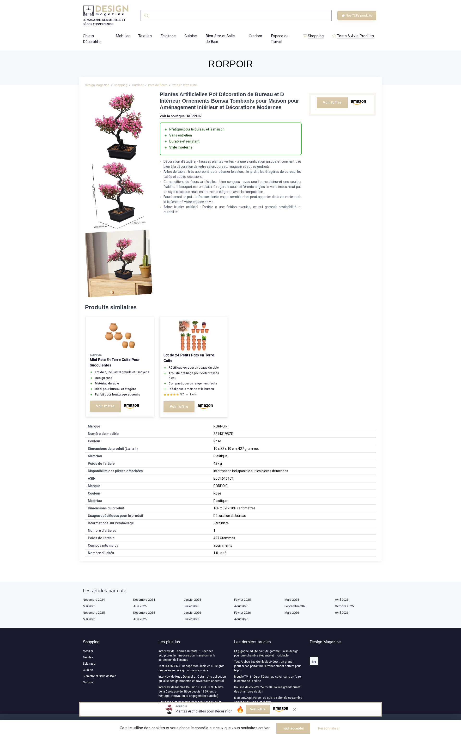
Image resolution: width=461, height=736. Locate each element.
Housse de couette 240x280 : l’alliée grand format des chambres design (267, 689)
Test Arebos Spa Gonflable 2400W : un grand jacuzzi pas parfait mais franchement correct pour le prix (267, 666)
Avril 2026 (341, 612)
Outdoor (255, 36)
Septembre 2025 (296, 606)
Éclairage (168, 36)
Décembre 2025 (144, 612)
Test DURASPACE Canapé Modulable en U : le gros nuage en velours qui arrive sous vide (191, 668)
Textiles (145, 36)
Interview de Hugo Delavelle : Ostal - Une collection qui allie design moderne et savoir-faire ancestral (192, 679)
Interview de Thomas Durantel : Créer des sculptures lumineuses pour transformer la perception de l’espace (186, 655)
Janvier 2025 (192, 599)
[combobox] (236, 15)
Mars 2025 (292, 599)
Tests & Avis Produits (355, 36)
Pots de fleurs (157, 85)
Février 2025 (242, 599)
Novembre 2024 (94, 599)
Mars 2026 (292, 612)
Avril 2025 (341, 599)
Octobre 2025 (344, 606)
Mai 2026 (89, 619)
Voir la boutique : (180, 116)
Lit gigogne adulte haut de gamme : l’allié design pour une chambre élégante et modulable (266, 653)
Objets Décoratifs (92, 39)
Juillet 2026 (191, 619)
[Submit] (146, 15)
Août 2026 (241, 619)
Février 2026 (242, 612)
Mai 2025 (89, 606)
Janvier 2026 (192, 612)
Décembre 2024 (144, 599)
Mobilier (123, 36)
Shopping (316, 36)
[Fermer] (294, 709)
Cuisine (190, 36)
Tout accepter (293, 728)
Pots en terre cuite (184, 85)
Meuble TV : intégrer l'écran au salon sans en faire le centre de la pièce (267, 679)
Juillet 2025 (191, 606)
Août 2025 (241, 606)
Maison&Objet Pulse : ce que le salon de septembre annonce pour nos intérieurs (268, 700)
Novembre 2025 (94, 612)
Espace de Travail (280, 39)
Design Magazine (97, 85)
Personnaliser (329, 728)
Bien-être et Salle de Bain (220, 39)
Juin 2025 (139, 606)
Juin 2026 (139, 619)
